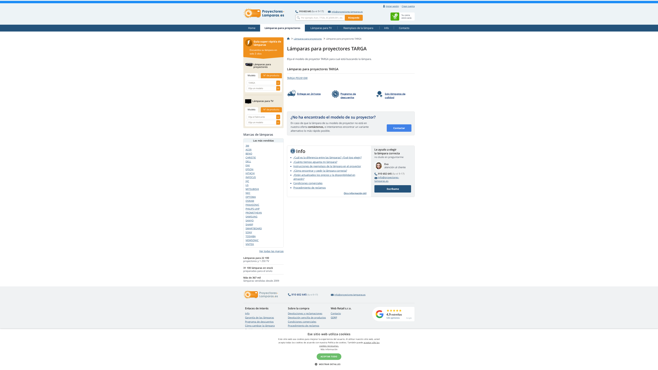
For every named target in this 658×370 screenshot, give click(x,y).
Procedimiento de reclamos (309, 187)
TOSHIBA (251, 236)
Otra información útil (355, 193)
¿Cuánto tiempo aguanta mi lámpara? (315, 162)
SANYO (250, 220)
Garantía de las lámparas (259, 317)
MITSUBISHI (252, 189)
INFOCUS (251, 177)
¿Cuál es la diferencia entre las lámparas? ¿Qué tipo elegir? (327, 157)
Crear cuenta (408, 6)
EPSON (249, 169)
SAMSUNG (251, 216)
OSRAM (250, 200)
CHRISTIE (251, 157)
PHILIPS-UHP (253, 208)
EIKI (248, 165)
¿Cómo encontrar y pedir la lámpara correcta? (320, 170)
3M (247, 145)
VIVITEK (250, 244)
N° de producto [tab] (271, 75)
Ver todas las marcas (271, 251)
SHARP (249, 224)
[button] (329, 364)
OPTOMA (251, 197)
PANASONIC (252, 204)
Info (247, 313)
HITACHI (250, 173)
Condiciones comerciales (307, 183)
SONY (249, 232)
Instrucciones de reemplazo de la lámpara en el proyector (327, 166)
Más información (329, 349)
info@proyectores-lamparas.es (347, 11)
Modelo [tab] (251, 75)
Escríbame (393, 188)
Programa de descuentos (259, 321)
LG (247, 185)
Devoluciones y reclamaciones (305, 313)
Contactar (399, 128)
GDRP (334, 317)
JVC (247, 181)
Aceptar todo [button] (329, 356)
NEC (248, 193)
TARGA (297, 78)
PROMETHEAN (254, 212)
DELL (248, 161)
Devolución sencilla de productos (307, 317)
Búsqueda (353, 17)
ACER (249, 149)
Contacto (336, 313)
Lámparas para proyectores (308, 38)
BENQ (249, 153)
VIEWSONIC (252, 240)
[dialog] (329, 349)
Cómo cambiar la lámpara (260, 325)
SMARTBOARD (254, 228)
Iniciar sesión (392, 6)
